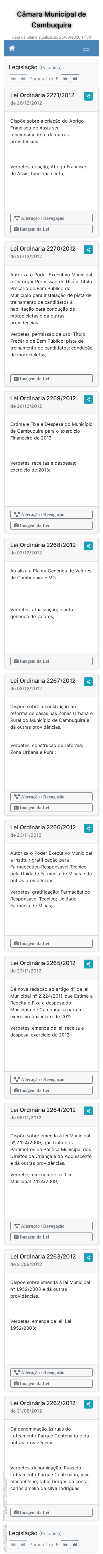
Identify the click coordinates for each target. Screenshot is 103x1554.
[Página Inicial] (12, 48)
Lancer (6, 1510)
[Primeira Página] (13, 78)
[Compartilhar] (88, 96)
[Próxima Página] (65, 78)
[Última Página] (74, 78)
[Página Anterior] (22, 78)
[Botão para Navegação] (86, 48)
